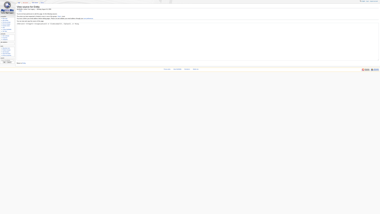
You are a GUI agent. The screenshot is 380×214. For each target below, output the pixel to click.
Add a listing (5, 20)
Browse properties (6, 55)
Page (19, 2)
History (42, 2)
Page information (6, 53)
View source (35, 2)
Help (3, 27)
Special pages (5, 51)
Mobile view (196, 69)
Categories (5, 39)
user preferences (88, 18)
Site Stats (4, 31)
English (363, 1)
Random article (6, 25)
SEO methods (5, 35)
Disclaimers (187, 69)
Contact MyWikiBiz (6, 29)
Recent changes (6, 24)
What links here (6, 48)
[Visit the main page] (7, 7)
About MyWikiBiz (177, 69)
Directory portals (6, 22)
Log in (367, 1)
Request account (374, 1)
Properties (4, 37)
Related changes (6, 50)
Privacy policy (167, 69)
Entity (20, 10)
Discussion (25, 2)
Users (59, 16)
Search (2, 58)
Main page (4, 18)
